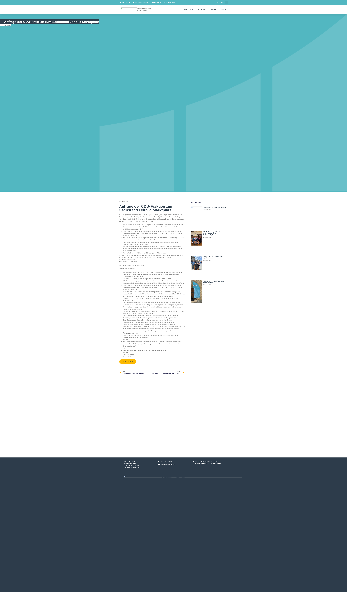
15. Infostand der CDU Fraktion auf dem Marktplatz (213, 257)
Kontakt (224, 9)
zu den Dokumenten (127, 361)
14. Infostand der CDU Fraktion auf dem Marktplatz (213, 281)
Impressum (180, 478)
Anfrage (8, 25)
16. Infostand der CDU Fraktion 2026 (214, 207)
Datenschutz (167, 478)
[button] (226, 2)
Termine (213, 9)
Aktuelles (202, 9)
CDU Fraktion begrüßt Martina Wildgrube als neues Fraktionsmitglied (212, 233)
